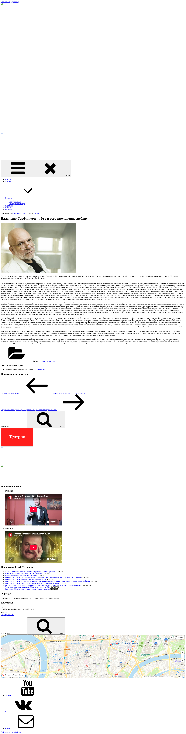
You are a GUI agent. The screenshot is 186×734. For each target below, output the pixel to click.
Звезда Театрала (15, 200)
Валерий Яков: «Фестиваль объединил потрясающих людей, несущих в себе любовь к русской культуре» (43, 585)
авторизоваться (39, 369)
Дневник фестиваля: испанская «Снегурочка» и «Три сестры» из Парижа (32, 583)
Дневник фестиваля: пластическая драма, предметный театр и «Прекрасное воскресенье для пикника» (43, 577)
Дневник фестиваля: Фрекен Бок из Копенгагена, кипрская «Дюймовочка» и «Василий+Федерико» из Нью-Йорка (47, 581)
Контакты (8, 209)
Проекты (8, 198)
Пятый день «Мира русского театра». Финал (21, 575)
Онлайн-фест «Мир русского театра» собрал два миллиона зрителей (30, 572)
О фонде (8, 181)
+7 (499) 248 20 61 (7, 615)
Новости (8, 208)
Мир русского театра (17, 204)
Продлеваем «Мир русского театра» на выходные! (23, 573)
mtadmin (37, 213)
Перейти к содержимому (10, 2)
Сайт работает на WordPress (11, 732)
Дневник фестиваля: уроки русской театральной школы (25, 579)
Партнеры (9, 206)
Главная (8, 179)
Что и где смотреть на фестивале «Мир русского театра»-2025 (27, 587)
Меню (68, 175)
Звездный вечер (15, 202)
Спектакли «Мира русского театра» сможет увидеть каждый (27, 589)
